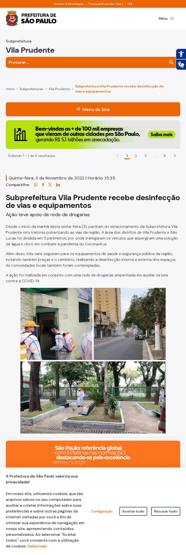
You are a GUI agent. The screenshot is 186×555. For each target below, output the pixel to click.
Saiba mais (37, 546)
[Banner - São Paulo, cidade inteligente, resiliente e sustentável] (93, 454)
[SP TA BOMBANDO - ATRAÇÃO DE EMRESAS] (93, 134)
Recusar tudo (165, 511)
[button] (174, 156)
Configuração (102, 511)
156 (129, 3)
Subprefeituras (31, 89)
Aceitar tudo (133, 511)
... (155, 156)
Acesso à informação (69, 3)
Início (10, 89)
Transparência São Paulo (105, 3)
